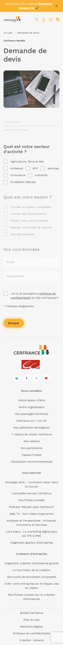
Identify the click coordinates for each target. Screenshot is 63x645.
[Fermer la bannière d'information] (56, 6)
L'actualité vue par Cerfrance (31, 493)
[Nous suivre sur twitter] (36, 378)
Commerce (17, 175)
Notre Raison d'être (31, 400)
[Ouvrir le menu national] (57, 19)
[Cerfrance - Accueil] (12, 19)
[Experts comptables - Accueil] (32, 365)
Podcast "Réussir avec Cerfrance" (31, 507)
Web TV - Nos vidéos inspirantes (31, 513)
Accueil (8, 32)
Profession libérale (23, 182)
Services (53, 168)
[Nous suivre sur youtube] (46, 378)
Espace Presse (31, 454)
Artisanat (16, 168)
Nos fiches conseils (31, 500)
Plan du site (31, 619)
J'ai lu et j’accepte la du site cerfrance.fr (34, 295)
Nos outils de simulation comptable (31, 577)
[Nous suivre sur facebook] (26, 378)
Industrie (41, 175)
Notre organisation (31, 407)
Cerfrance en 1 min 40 (31, 420)
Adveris (39, 640)
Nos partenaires (31, 448)
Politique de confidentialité (31, 633)
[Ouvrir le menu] (50, 19)
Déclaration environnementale (31, 461)
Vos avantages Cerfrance (31, 414)
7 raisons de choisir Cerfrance (31, 434)
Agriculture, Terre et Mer (27, 161)
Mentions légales (31, 626)
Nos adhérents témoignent (31, 427)
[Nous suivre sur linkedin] (16, 378)
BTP (35, 168)
